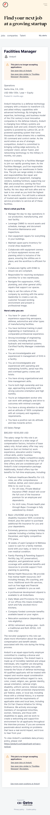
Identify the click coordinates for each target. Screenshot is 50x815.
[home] (5, 4)
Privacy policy (19, 809)
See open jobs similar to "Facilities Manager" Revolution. (25, 75)
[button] (45, 5)
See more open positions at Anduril (25, 784)
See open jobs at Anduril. (21, 71)
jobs (3, 35)
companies (12, 35)
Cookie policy (31, 809)
